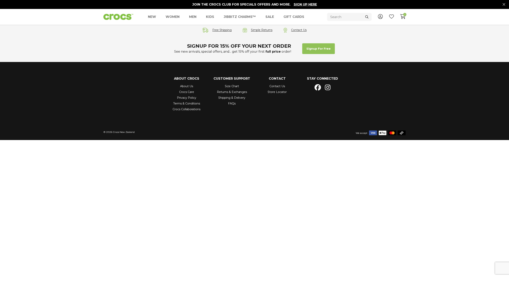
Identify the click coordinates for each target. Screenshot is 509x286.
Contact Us (277, 86)
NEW (152, 17)
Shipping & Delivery (231, 98)
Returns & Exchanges (232, 92)
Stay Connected (322, 78)
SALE (269, 17)
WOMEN (173, 17)
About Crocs (186, 78)
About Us (186, 86)
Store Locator (277, 92)
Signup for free (318, 48)
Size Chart (232, 86)
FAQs (232, 103)
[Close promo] (504, 4)
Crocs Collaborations (186, 109)
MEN (192, 17)
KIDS (210, 17)
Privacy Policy (186, 98)
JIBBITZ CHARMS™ (240, 17)
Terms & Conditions (186, 103)
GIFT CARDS (294, 17)
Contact (277, 78)
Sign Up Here (305, 4)
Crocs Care (186, 92)
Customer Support (232, 78)
